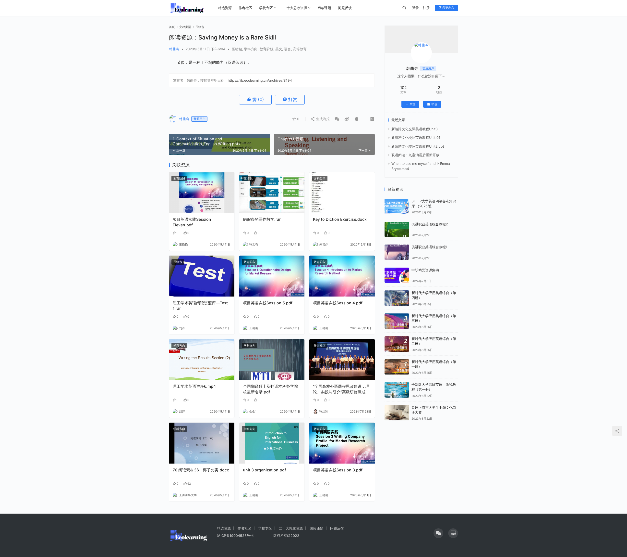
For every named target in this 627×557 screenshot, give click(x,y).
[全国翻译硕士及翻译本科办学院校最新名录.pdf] (272, 359)
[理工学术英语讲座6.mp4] (201, 359)
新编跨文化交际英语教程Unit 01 (415, 137)
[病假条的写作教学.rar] (272, 192)
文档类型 (320, 178)
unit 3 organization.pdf (264, 469)
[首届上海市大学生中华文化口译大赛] (397, 413)
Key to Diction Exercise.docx (340, 219)
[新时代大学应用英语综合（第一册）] (397, 367)
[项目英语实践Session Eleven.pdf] (201, 192)
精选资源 (225, 8)
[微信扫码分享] (337, 119)
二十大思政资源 (295, 8)
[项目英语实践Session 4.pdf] (342, 276)
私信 (434, 104)
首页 (172, 27)
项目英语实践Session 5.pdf (267, 302)
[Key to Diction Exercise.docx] (342, 192)
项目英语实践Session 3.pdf (337, 469)
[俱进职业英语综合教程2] (397, 229)
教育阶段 (266, 49)
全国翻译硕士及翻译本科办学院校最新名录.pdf (270, 389)
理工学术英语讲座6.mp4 (194, 386)
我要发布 (448, 8)
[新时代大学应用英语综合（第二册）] (397, 344)
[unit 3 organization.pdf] (272, 443)
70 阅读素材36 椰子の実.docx (201, 469)
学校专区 (266, 8)
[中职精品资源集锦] (397, 275)
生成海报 (322, 119)
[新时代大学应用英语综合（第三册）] (397, 321)
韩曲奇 (174, 49)
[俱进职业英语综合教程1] (397, 252)
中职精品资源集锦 (425, 270)
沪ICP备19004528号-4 (236, 535)
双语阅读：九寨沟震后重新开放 (415, 155)
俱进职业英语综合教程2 (429, 224)
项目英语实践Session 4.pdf (337, 302)
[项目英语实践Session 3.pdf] (342, 443)
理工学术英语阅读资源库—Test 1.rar (200, 305)
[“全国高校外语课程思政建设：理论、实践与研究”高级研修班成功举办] (342, 359)
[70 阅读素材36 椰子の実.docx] (201, 443)
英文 (278, 49)
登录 (415, 8)
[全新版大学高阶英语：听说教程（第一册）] (397, 390)
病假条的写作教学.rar (262, 219)
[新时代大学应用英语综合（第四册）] (397, 298)
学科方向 (251, 49)
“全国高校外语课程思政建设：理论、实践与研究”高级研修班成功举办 (341, 389)
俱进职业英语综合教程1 (429, 247)
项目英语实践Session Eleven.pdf (192, 222)
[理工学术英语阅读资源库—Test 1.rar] (201, 276)
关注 (412, 104)
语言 (287, 49)
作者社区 (245, 8)
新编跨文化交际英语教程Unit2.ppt (417, 146)
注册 (426, 8)
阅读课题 (324, 8)
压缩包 (237, 49)
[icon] (438, 533)
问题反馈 (345, 8)
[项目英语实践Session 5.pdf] (272, 276)
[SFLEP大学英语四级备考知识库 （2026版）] (397, 206)
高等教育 (300, 49)
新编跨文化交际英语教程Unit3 (414, 129)
